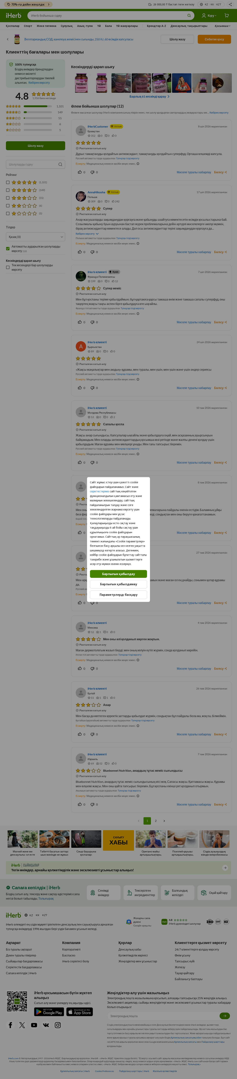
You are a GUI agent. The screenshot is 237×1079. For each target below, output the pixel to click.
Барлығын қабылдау (118, 574)
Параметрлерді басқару (118, 595)
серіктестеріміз (99, 491)
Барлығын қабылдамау (118, 584)
